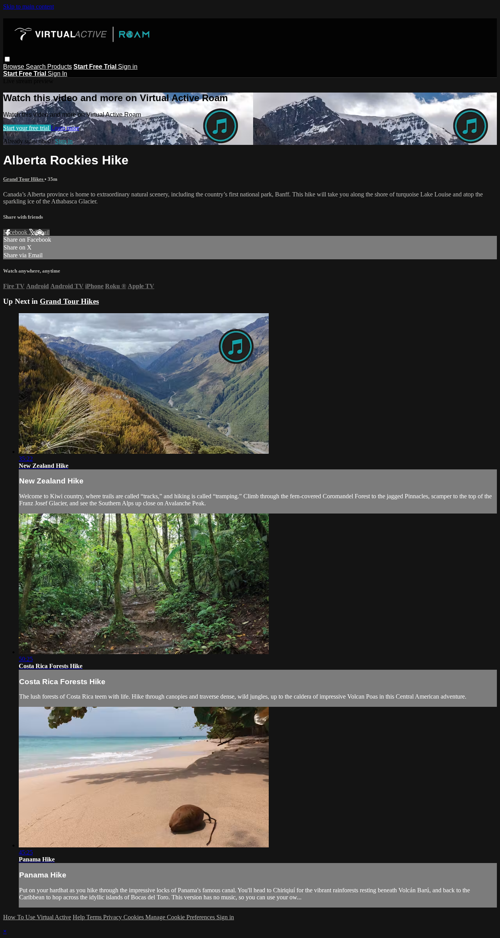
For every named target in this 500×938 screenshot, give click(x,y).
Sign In (57, 73)
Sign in (128, 66)
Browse (14, 66)
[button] (7, 59)
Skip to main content (28, 6)
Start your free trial (27, 128)
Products (59, 66)
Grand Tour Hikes (24, 179)
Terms (94, 917)
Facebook (16, 232)
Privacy (113, 917)
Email (42, 232)
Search (36, 66)
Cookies (134, 917)
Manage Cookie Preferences (180, 917)
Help (79, 917)
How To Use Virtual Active (37, 917)
